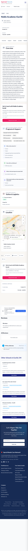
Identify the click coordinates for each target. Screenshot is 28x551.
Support (9, 40)
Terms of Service (7, 503)
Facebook (15, 255)
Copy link (8, 255)
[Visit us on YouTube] (8, 462)
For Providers (4, 492)
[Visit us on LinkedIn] (1, 462)
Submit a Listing (4, 494)
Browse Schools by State (6, 472)
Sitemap (23, 505)
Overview (4, 40)
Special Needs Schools (6, 468)
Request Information (13, 120)
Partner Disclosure (16, 505)
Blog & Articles (18, 474)
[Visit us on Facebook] (4, 462)
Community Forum (19, 481)
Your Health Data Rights (18, 502)
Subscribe (14, 444)
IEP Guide (17, 472)
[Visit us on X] (6, 462)
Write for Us (4, 496)
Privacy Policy (8, 502)
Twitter (22, 255)
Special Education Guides (21, 477)
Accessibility (21, 503)
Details (14, 40)
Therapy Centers (5, 470)
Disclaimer (15, 503)
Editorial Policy (6, 505)
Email (4, 259)
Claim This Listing (21, 311)
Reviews (25, 40)
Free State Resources (20, 470)
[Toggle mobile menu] (25, 2)
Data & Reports (18, 479)
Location (20, 40)
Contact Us (3, 490)
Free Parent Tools (19, 468)
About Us (3, 487)
